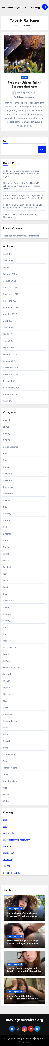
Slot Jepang (9, 754)
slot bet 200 (9, 853)
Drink (5, 540)
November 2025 (10, 294)
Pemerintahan (10, 721)
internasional (9, 647)
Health (6, 607)
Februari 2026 (10, 274)
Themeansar (24, 1042)
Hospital (7, 627)
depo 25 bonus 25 (11, 873)
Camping (7, 473)
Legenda (7, 687)
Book (5, 460)
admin (19, 93)
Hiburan (7, 614)
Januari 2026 (9, 281)
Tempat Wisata (10, 768)
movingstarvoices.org (23, 7)
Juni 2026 (8, 261)
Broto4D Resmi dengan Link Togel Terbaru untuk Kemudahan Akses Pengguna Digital (24, 971)
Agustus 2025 (10, 314)
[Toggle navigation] (3, 6)
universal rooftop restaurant (16, 840)
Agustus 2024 (10, 394)
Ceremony (8, 487)
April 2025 (8, 341)
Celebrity (7, 480)
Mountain (7, 694)
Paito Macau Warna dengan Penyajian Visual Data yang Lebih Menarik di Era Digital (21, 174)
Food (5, 587)
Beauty (6, 433)
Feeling (6, 560)
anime (6, 427)
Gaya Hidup (8, 600)
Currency (7, 520)
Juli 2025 (7, 321)
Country (7, 514)
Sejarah (7, 741)
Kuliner (6, 681)
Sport (5, 761)
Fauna (24, 78)
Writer (6, 801)
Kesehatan (8, 674)
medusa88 (8, 846)
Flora (5, 580)
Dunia (6, 547)
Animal (6, 420)
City (5, 507)
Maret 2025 (8, 347)
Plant (5, 728)
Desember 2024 (10, 368)
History (6, 621)
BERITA (6, 440)
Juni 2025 (8, 327)
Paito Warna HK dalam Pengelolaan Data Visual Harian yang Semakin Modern (24, 999)
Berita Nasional (10, 447)
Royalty (6, 734)
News (5, 707)
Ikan (5, 634)
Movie (6, 701)
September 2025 (11, 307)
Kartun (6, 661)
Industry (7, 641)
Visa (5, 788)
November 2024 (11, 374)
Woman (6, 794)
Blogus (38, 1038)
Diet (5, 527)
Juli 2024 (7, 401)
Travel (6, 774)
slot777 (6, 866)
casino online (9, 833)
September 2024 (11, 388)
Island (6, 654)
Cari (6, 141)
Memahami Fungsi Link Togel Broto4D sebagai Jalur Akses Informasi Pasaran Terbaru (21, 186)
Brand (6, 467)
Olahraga (7, 714)
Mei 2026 (7, 267)
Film (5, 574)
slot (5, 820)
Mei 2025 (7, 334)
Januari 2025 (9, 361)
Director (7, 534)
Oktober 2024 (9, 381)
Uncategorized (10, 781)
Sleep (5, 748)
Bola (5, 453)
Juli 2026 (7, 254)
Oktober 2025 (9, 301)
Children (7, 500)
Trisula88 (7, 859)
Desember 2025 (10, 287)
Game (6, 594)
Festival (7, 567)
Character (8, 494)
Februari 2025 (10, 354)
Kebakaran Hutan (11, 667)
